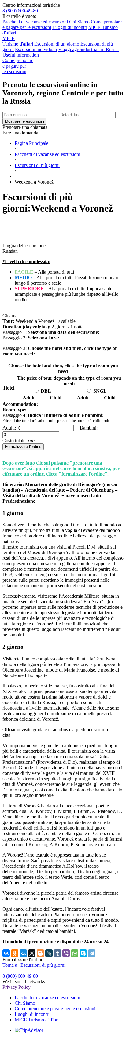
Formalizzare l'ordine (23, 446)
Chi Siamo (79, 21)
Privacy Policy (16, 987)
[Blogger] (40, 953)
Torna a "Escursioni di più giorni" (35, 965)
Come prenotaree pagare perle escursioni (17, 66)
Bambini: (89, 427)
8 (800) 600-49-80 (20, 10)
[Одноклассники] (14, 953)
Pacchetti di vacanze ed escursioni (35, 21)
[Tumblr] (57, 953)
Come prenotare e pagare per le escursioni (55, 1008)
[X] (31, 953)
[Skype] (83, 953)
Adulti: (9, 427)
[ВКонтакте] (6, 953)
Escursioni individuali (36, 49)
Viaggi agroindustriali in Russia (88, 49)
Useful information (20, 54)
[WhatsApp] (74, 953)
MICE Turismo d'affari (17, 41)
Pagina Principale (31, 143)
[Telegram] (91, 953)
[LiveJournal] (49, 953)
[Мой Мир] (23, 953)
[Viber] (66, 953)
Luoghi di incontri (69, 27)
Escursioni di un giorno (56, 43)
